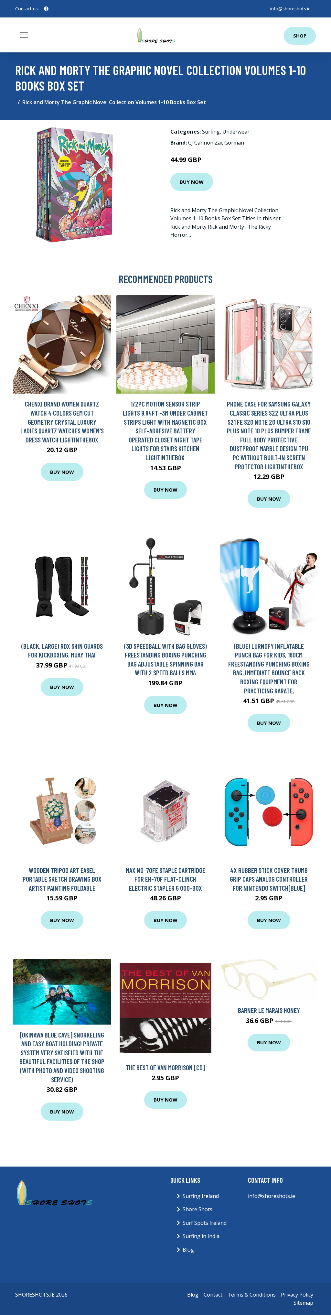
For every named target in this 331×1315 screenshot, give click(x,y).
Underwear (236, 131)
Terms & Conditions (252, 1294)
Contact (213, 1294)
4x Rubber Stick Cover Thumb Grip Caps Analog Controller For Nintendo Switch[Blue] (269, 879)
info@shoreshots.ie (290, 8)
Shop (299, 35)
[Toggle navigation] (24, 35)
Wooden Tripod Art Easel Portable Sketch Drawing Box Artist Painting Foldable (62, 879)
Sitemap (303, 1302)
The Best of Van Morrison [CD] (165, 1067)
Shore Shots (197, 1209)
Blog (188, 1249)
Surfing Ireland (201, 1196)
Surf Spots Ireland (205, 1222)
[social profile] (46, 9)
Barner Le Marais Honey (269, 1010)
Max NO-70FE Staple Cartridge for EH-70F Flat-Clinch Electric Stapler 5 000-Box (165, 879)
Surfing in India (201, 1236)
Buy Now (192, 182)
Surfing (211, 131)
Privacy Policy (297, 1294)
